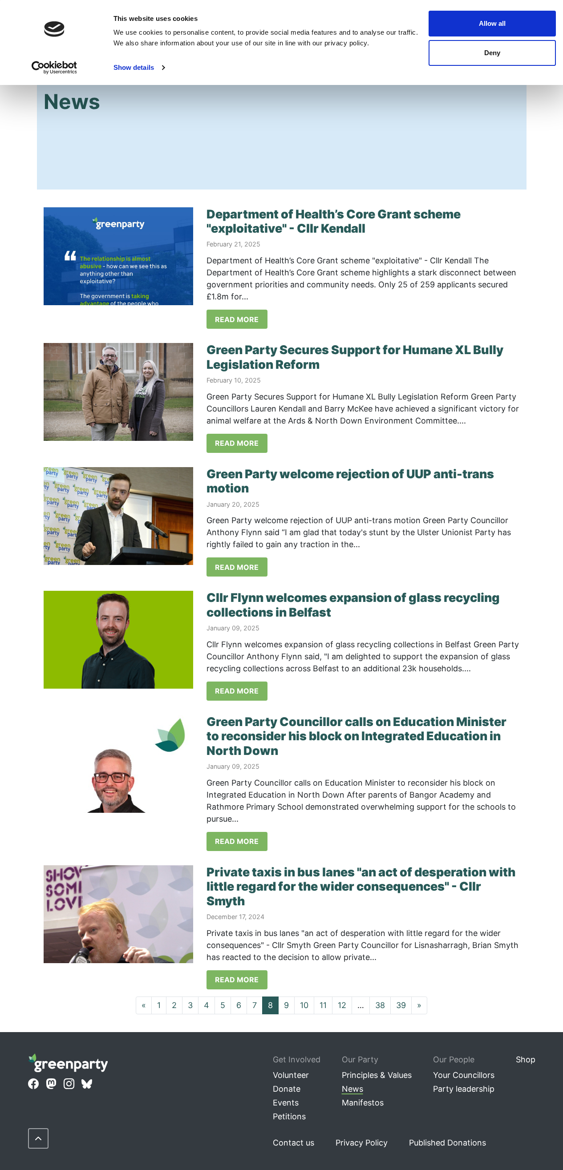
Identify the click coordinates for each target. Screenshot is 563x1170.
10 (304, 1005)
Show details (133, 67)
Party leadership (463, 1088)
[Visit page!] (33, 1084)
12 (342, 1005)
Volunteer (291, 1075)
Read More (237, 319)
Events (286, 1102)
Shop (525, 1059)
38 (380, 1005)
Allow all (492, 23)
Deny (492, 52)
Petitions (289, 1116)
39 (401, 1005)
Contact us (293, 1142)
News (352, 1088)
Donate (286, 1088)
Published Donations (447, 1142)
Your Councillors (463, 1075)
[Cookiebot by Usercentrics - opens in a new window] (54, 67)
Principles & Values (377, 1075)
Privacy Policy (362, 1142)
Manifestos (363, 1102)
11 (323, 1005)
